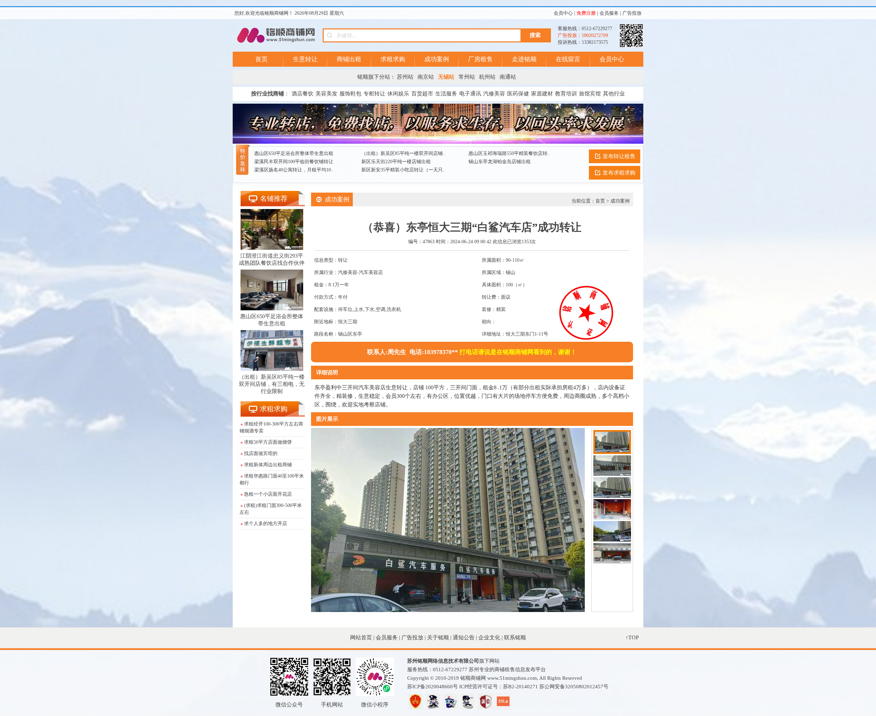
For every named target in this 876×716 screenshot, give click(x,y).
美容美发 (326, 93)
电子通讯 (470, 93)
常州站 (467, 77)
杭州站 (487, 77)
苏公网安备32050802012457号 (573, 686)
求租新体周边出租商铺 (268, 464)
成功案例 (436, 59)
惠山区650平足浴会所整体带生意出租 (293, 153)
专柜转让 (374, 93)
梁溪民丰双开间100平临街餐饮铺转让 (293, 161)
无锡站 (446, 77)
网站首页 (361, 637)
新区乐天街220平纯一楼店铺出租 (396, 161)
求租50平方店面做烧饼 (268, 442)
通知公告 (464, 637)
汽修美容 (494, 93)
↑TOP (632, 637)
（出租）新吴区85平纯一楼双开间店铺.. (403, 153)
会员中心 (563, 13)
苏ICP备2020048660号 (432, 686)
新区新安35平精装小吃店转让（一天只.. (403, 169)
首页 (261, 59)
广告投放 (632, 13)
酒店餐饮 (302, 93)
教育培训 (566, 93)
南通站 (508, 77)
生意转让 (305, 59)
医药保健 (518, 93)
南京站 (425, 77)
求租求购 (393, 59)
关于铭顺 (438, 637)
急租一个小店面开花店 (268, 494)
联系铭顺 (515, 637)
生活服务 (446, 93)
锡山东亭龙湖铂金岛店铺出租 (499, 161)
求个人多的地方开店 (265, 523)
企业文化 (489, 637)
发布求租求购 (619, 172)
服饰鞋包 (350, 93)
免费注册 (586, 13)
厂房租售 (480, 59)
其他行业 (614, 93)
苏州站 (405, 77)
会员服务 (609, 13)
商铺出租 (349, 59)
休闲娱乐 (398, 93)
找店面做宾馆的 (261, 453)
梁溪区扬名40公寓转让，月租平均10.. (294, 169)
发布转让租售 (619, 156)
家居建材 (542, 93)
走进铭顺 (524, 59)
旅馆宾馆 (590, 93)
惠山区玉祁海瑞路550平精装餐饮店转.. (509, 153)
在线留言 (568, 59)
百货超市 (422, 93)
